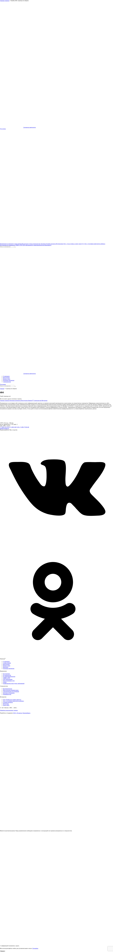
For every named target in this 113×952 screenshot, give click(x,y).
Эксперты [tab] (43, 243)
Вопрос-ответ (6, 379)
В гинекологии (11, 245)
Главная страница (4, 0)
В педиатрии (3, 245)
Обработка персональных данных (9, 710)
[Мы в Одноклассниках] (56, 657)
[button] (56, 59)
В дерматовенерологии (38, 245)
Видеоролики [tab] (59, 243)
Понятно (2, 951)
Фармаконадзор (7, 694)
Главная (2, 388)
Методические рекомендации (11, 690)
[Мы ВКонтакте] (56, 543)
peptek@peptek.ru (4, 428)
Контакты (5, 667)
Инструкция (6, 377)
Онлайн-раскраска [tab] (51, 243)
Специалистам (7, 381)
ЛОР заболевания (27, 245)
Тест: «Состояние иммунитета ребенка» (13, 701)
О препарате (6, 376)
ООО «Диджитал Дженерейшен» (22, 713)
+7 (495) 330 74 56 (15, 427)
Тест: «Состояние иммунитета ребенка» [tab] (94, 243)
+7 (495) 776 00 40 (24, 427)
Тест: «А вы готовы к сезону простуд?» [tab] (73, 243)
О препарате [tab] (10, 243)
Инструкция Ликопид (27, 400)
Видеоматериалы (7, 688)
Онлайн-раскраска (8, 702)
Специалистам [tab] (37, 243)
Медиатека (44, 400)
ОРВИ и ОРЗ (19, 245)
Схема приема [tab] (18, 243)
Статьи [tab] (31, 243)
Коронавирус (48, 245)
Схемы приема (7, 663)
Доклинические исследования (11, 691)
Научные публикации (9, 693)
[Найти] (15, 386)
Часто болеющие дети (9, 680)
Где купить (3, 128)
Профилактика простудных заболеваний (13, 683)
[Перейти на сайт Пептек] (11, 422)
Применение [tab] (3, 243)
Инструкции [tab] (25, 243)
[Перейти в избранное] (56, 362)
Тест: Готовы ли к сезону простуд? (12, 699)
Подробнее (35, 948)
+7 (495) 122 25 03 (5, 427)
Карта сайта (6, 705)
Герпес (5, 682)
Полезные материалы (8, 380)
